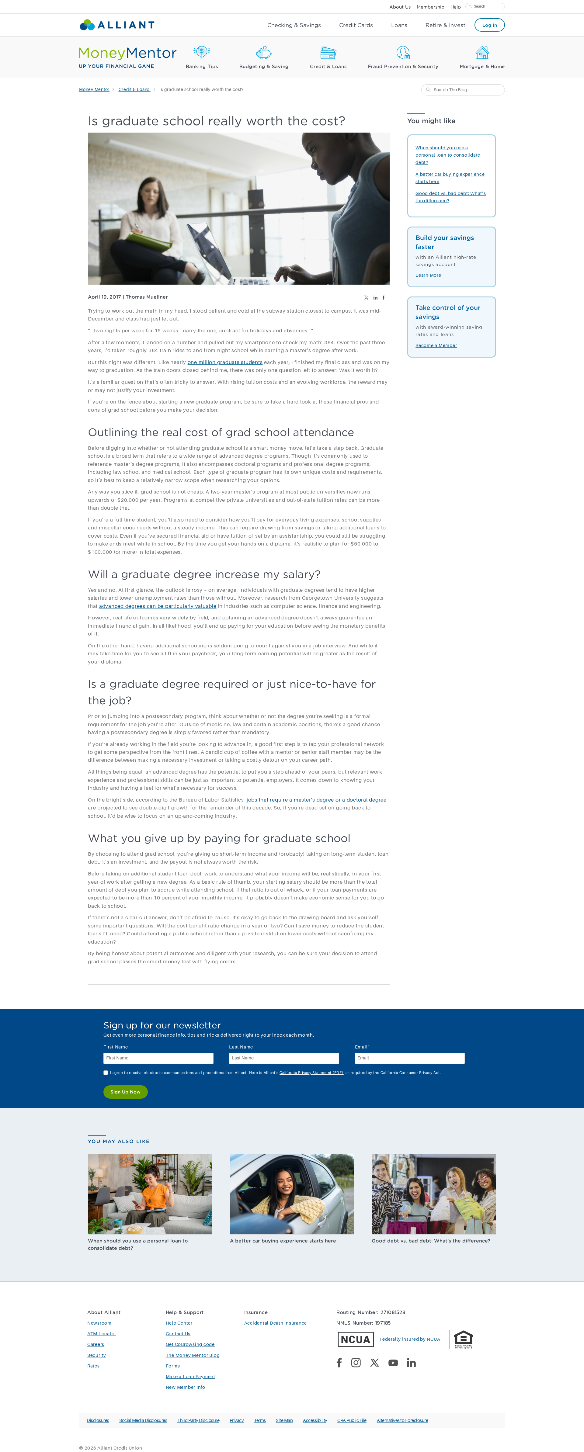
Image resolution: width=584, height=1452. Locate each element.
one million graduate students (225, 362)
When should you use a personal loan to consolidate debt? (447, 155)
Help (455, 7)
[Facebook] (343, 1364)
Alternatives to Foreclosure (402, 1420)
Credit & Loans (328, 66)
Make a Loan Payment (190, 1376)
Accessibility (315, 1420)
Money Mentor (94, 90)
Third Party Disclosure (198, 1420)
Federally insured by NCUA (410, 1339)
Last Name (241, 1047)
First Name (115, 1047)
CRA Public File (352, 1420)
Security (96, 1355)
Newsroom (99, 1323)
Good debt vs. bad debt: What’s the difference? (431, 1240)
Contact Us (178, 1334)
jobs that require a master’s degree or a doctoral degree (317, 800)
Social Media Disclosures (143, 1420)
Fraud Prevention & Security (403, 66)
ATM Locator (101, 1334)
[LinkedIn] (416, 1364)
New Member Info (185, 1387)
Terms (260, 1420)
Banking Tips (202, 66)
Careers (95, 1344)
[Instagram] (360, 1364)
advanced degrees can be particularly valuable (158, 606)
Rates (93, 1366)
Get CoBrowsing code (190, 1344)
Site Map (284, 1420)
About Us (400, 7)
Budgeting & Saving (264, 66)
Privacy (237, 1420)
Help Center (179, 1323)
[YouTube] (397, 1364)
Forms (173, 1366)
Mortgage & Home (482, 66)
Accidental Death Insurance (275, 1323)
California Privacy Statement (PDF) (311, 1073)
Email (363, 1046)
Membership (430, 7)
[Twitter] (379, 1363)
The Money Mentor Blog (193, 1355)
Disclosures (98, 1420)
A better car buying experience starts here (283, 1240)
